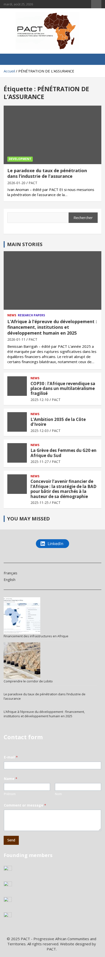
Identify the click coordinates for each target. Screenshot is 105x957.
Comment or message (25, 805)
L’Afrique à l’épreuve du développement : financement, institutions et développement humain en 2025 (52, 327)
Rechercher (83, 217)
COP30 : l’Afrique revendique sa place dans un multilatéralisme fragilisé (63, 388)
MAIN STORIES (24, 244)
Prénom (10, 794)
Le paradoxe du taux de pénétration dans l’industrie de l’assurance (47, 173)
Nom (58, 794)
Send (11, 840)
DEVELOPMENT (20, 159)
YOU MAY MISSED (28, 518)
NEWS (11, 315)
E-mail (11, 757)
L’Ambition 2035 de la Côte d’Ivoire (58, 422)
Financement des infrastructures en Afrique (36, 636)
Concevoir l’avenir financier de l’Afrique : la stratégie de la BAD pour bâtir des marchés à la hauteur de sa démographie (63, 488)
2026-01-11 (16, 339)
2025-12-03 (40, 430)
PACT (33, 182)
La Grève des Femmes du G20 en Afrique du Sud (63, 453)
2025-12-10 (40, 399)
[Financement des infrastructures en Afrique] (22, 615)
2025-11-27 (40, 461)
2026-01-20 (16, 182)
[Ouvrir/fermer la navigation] (10, 59)
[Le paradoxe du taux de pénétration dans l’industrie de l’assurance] (52, 134)
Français (10, 572)
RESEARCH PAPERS (31, 315)
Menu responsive (96, 4)
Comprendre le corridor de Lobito (28, 681)
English (9, 579)
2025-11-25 (40, 502)
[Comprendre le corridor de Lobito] (22, 660)
